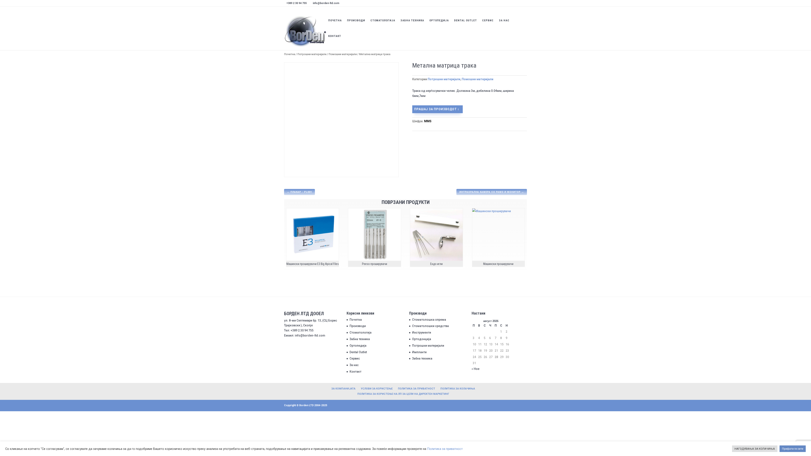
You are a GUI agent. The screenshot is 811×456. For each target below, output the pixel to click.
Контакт (334, 36)
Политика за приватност (445, 449)
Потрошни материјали (311, 54)
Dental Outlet (465, 20)
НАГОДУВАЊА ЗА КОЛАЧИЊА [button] (755, 448)
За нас (504, 20)
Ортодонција (421, 339)
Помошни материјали (343, 54)
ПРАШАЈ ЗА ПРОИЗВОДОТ (435, 109)
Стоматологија (382, 20)
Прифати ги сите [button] (792, 448)
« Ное (475, 368)
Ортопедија (439, 20)
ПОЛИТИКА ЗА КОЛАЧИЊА (457, 388)
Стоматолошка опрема (429, 319)
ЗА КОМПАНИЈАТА (343, 388)
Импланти (419, 352)
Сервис (488, 20)
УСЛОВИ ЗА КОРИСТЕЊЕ (377, 388)
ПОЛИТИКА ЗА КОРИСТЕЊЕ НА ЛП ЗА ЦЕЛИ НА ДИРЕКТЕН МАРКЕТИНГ (403, 393)
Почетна (335, 20)
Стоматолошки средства (430, 326)
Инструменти (421, 332)
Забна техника (412, 20)
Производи (356, 20)
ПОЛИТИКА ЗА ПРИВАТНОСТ (416, 388)
